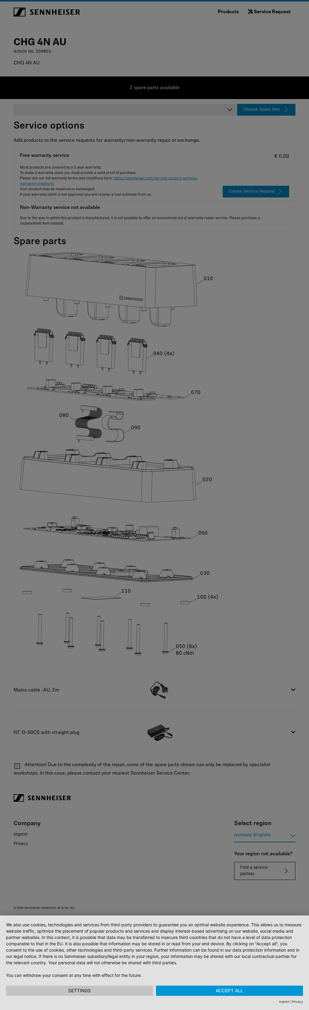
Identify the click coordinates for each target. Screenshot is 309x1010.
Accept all (229, 990)
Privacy (297, 1001)
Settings (79, 990)
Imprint (284, 1001)
